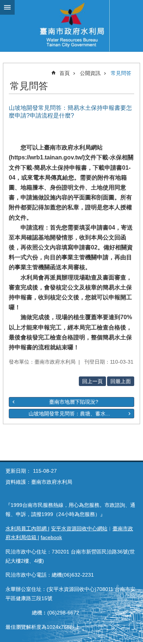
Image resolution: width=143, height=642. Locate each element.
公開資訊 (90, 73)
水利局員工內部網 (27, 528)
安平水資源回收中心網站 (79, 528)
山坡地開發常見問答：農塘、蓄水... (69, 413)
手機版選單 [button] (7, 7)
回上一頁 (92, 381)
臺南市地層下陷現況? (73, 402)
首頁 (64, 73)
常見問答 (121, 73)
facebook (51, 537)
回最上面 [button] (120, 381)
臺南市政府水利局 (71, 25)
